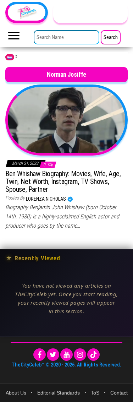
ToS (95, 393)
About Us (16, 393)
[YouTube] (66, 354)
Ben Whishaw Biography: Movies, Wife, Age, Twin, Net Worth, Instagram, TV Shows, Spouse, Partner (63, 181)
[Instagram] (80, 354)
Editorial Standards (58, 393)
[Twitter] (53, 354)
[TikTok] (93, 354)
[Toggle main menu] (14, 37)
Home (9, 57)
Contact (119, 393)
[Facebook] (39, 354)
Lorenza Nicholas (46, 199)
